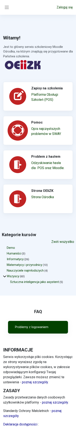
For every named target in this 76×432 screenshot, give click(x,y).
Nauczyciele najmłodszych (25, 270)
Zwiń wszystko (62, 242)
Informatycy (15, 259)
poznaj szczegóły (35, 382)
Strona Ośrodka (42, 197)
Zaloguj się (65, 7)
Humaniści (14, 253)
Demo (11, 248)
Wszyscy (13, 276)
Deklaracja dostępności (21, 424)
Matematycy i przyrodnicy (24, 265)
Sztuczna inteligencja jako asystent (34, 282)
